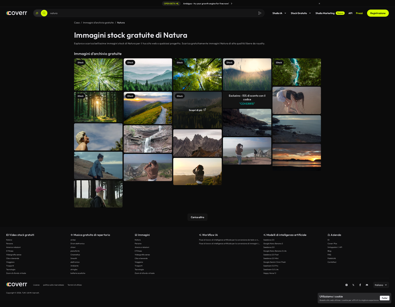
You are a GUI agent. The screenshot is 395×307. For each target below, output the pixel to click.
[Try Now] (231, 3)
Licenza (36, 285)
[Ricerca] (44, 13)
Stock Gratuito (299, 13)
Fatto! (384, 298)
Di (328, 240)
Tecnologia (10, 269)
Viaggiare (10, 262)
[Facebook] (360, 285)
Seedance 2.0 (268, 247)
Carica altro (197, 217)
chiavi (73, 247)
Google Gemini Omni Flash (274, 262)
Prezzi (359, 13)
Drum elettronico (78, 243)
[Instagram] (346, 285)
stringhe (74, 269)
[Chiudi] (319, 3)
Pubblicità (332, 258)
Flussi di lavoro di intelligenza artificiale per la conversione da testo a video (229, 240)
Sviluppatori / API (335, 247)
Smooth (74, 258)
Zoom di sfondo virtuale (16, 273)
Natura (9, 240)
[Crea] (37, 13)
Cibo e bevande (12, 258)
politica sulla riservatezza (53, 285)
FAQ (329, 254)
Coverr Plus (332, 243)
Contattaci (332, 262)
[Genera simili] (117, 139)
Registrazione (378, 13)
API (350, 13)
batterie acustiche (78, 273)
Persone (9, 243)
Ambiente (74, 266)
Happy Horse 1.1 (269, 273)
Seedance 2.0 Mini (271, 258)
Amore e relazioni (13, 247)
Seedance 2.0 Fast (271, 254)
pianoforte (75, 251)
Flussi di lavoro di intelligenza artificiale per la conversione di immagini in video (229, 243)
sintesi (73, 240)
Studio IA (277, 13)
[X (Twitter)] (353, 285)
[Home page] (16, 13)
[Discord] (367, 285)
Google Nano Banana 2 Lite (274, 251)
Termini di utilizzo (75, 285)
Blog (329, 251)
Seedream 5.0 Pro (270, 266)
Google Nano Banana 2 (273, 243)
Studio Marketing (329, 13)
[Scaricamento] (117, 145)
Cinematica (75, 254)
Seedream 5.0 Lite (270, 269)
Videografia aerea (13, 254)
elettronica (75, 262)
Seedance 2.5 (268, 240)
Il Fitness (9, 251)
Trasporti (10, 266)
